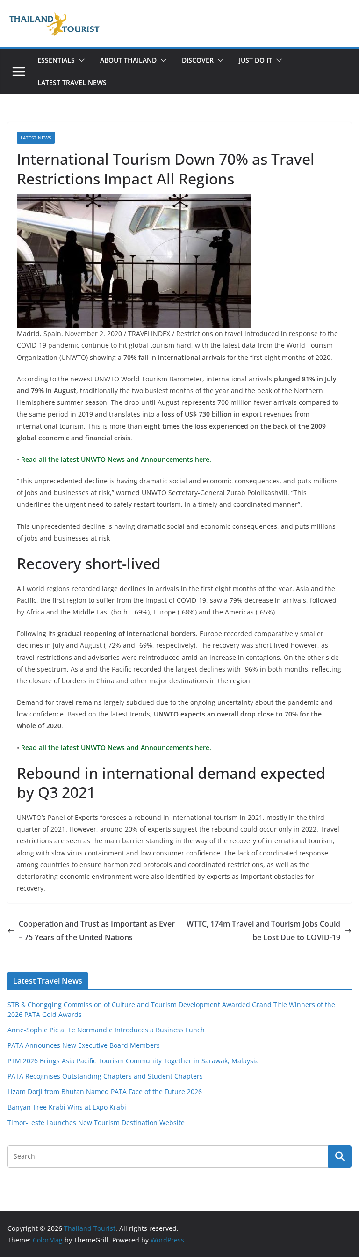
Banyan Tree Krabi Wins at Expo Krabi (66, 1107)
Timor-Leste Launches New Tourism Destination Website (96, 1122)
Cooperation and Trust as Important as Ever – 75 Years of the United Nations (97, 931)
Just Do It (255, 60)
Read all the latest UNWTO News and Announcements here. (115, 459)
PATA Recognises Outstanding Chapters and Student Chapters (105, 1076)
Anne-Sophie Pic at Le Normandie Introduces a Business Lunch (106, 1029)
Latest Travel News (72, 82)
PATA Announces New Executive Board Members (83, 1045)
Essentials (56, 60)
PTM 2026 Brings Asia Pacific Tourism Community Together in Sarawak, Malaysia (133, 1060)
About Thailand (128, 60)
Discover (198, 60)
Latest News (36, 137)
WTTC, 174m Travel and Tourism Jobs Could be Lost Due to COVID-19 (263, 931)
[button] (80, 60)
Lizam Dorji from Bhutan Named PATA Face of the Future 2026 (104, 1091)
